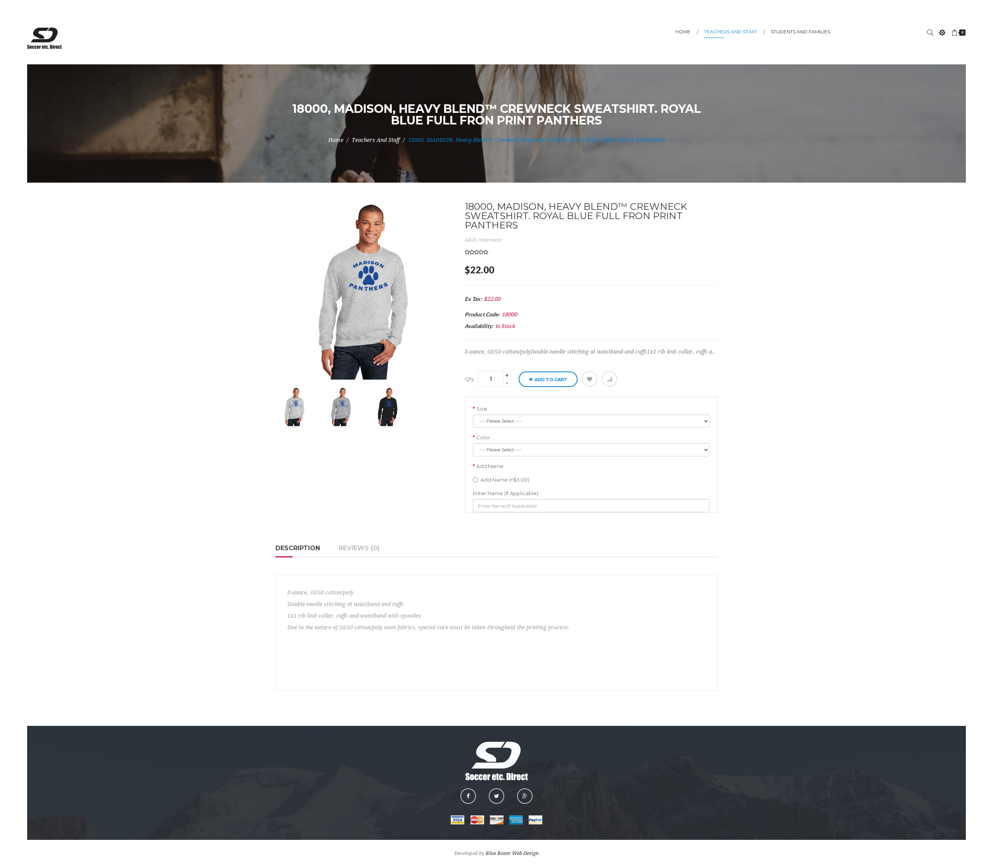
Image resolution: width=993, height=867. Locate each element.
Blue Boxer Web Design (512, 853)
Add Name (489, 466)
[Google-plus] (525, 796)
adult (470, 240)
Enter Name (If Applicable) (505, 493)
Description (297, 548)
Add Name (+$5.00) (505, 480)
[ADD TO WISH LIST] (589, 379)
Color (483, 437)
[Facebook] (468, 796)
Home (335, 140)
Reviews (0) (359, 548)
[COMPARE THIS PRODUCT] (609, 379)
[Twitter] (496, 796)
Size (481, 409)
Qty (469, 379)
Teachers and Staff (376, 140)
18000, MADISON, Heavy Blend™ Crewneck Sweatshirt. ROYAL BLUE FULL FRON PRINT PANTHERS (536, 140)
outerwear (490, 240)
